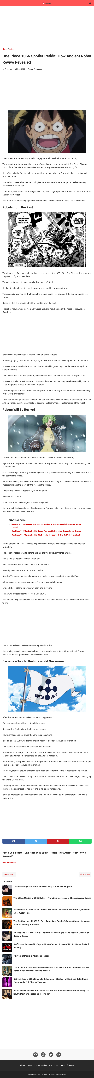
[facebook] (13, 841)
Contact (30, 1065)
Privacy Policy (41, 1065)
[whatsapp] (80, 841)
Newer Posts (9, 874)
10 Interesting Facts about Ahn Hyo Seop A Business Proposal (42, 886)
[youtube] (58, 1054)
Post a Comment (35, 69)
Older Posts (85, 874)
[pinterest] (58, 841)
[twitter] (36, 841)
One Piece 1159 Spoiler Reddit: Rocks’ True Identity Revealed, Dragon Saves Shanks (46, 531)
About (22, 1065)
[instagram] (43, 1054)
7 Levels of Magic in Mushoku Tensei (31, 956)
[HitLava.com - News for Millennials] (47, 3)
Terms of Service (67, 1065)
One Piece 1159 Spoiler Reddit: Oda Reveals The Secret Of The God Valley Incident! (46, 535)
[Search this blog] (90, 3)
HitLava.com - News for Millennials (53, 1074)
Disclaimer (53, 1065)
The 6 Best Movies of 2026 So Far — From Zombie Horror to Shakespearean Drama (52, 898)
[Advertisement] (47, 27)
